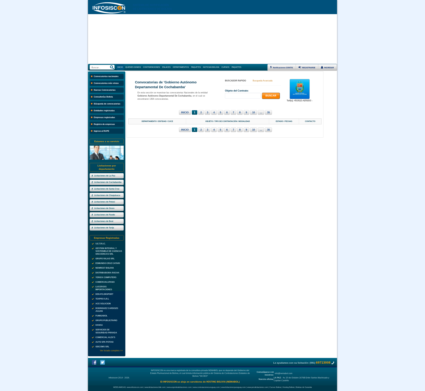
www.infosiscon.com (135, 387)
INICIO (185, 112)
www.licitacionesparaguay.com (233, 387)
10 (253, 112)
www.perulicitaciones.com (257, 387)
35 (268, 112)
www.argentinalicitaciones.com (179, 387)
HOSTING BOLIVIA (216, 382)
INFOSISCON (170, 382)
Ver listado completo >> (111, 350)
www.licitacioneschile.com (155, 387)
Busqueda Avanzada (262, 80)
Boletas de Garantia (304, 387)
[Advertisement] (212, 39)
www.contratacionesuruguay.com (206, 387)
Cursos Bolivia (275, 387)
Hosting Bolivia (288, 387)
